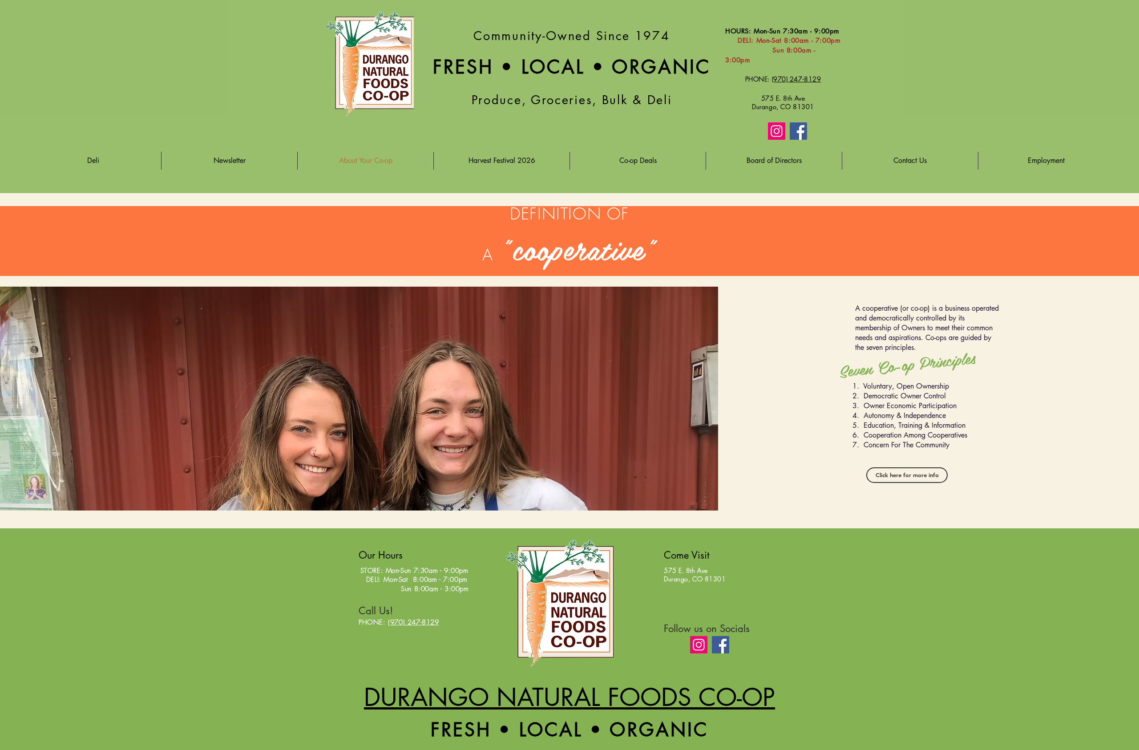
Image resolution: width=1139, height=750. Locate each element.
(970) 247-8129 (413, 622)
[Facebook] (798, 131)
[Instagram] (776, 131)
